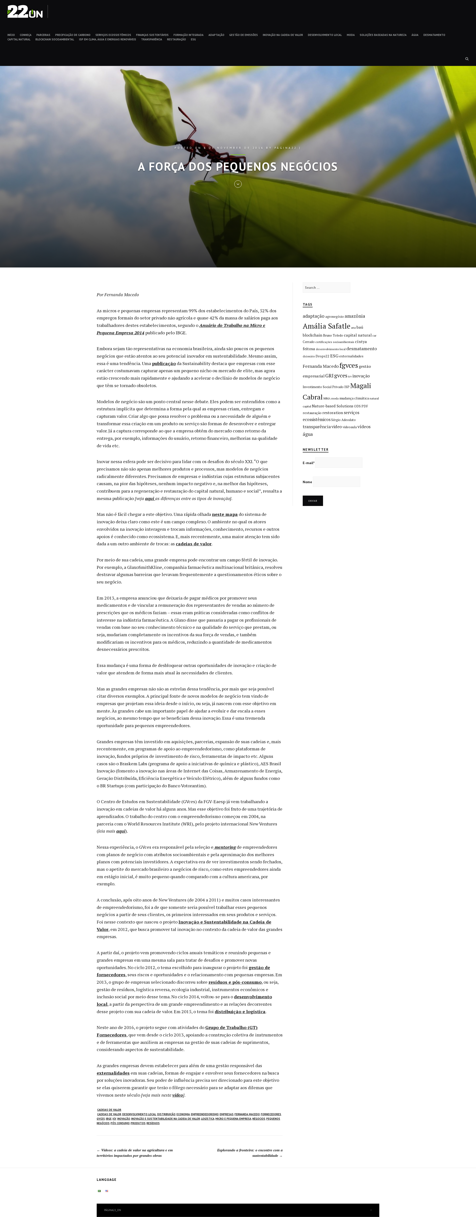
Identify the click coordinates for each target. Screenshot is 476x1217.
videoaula (350, 427)
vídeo (177, 1095)
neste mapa (225, 514)
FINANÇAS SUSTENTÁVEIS (152, 35)
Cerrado (309, 342)
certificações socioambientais (334, 342)
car (374, 335)
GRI (329, 375)
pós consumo (120, 1123)
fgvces (348, 365)
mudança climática (354, 398)
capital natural (358, 335)
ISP (347, 387)
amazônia (355, 316)
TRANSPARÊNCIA (151, 39)
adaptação (314, 316)
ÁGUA (415, 35)
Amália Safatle (326, 326)
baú (360, 327)
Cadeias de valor (109, 1109)
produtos (138, 1123)
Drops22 (322, 356)
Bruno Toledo (333, 335)
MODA (351, 35)
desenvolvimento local (139, 1114)
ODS (357, 406)
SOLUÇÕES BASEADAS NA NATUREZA (383, 35)
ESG (193, 39)
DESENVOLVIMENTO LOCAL (325, 35)
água (308, 434)
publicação (164, 363)
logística (207, 1118)
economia (183, 1114)
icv (114, 1118)
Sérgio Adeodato (343, 420)
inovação (123, 1118)
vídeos (364, 426)
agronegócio (334, 316)
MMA (327, 398)
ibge (109, 1118)
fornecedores (271, 1114)
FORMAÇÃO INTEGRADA (189, 35)
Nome (307, 482)
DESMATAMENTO (434, 35)
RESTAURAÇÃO (176, 39)
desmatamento (361, 348)
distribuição (166, 1114)
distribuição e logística (240, 1011)
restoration (332, 412)
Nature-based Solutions (332, 405)
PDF (364, 406)
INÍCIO (11, 35)
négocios (258, 1118)
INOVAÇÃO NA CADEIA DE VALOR (283, 35)
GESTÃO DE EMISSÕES (243, 35)
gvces (101, 1118)
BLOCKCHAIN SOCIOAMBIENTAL (54, 39)
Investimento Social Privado (323, 387)
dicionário (309, 356)
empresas (227, 1114)
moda (335, 398)
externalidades (113, 1073)
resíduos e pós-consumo (235, 982)
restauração (312, 412)
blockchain (312, 335)
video (336, 426)
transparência (317, 426)
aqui (150, 498)
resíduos (153, 1123)
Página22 (285, 148)
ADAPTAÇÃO (216, 35)
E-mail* (308, 463)
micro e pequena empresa (233, 1118)
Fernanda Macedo (247, 1114)
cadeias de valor (193, 544)
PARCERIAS (43, 35)
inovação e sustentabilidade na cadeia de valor (165, 1118)
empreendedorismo (205, 1114)
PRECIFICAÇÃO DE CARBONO (72, 35)
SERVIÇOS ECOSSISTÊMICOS (113, 35)
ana (353, 327)
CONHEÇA (25, 35)
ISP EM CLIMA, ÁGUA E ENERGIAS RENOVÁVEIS (107, 39)
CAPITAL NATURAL (18, 39)
